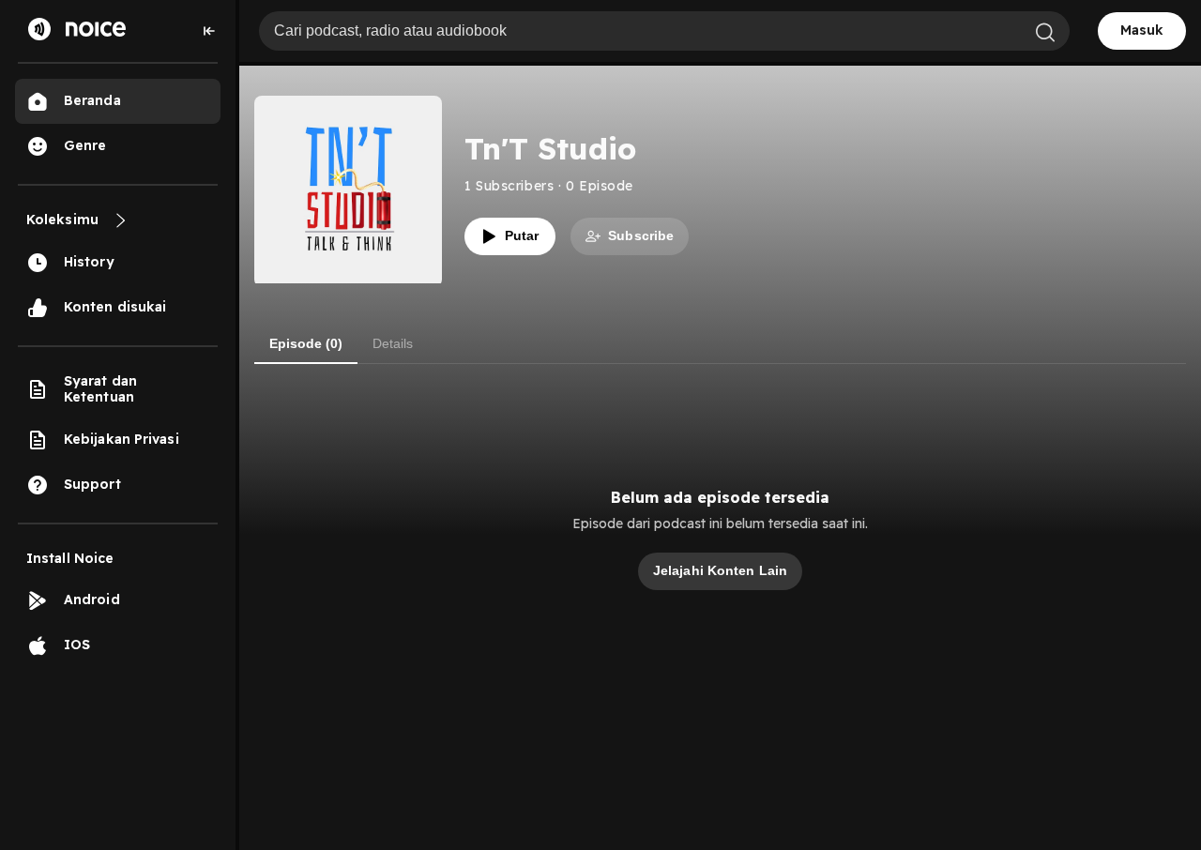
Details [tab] (392, 343)
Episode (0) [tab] (305, 343)
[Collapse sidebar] (209, 31)
